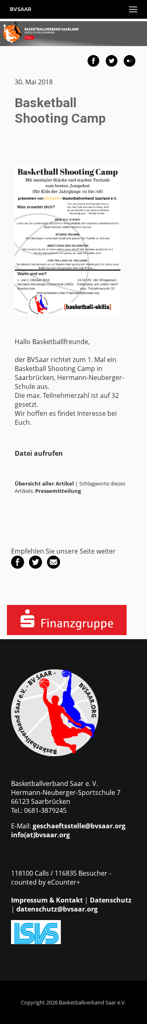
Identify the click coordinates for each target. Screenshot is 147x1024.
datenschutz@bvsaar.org (57, 909)
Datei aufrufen (39, 453)
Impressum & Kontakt (47, 900)
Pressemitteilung (58, 490)
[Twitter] (35, 566)
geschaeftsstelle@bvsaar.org (79, 825)
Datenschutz (110, 900)
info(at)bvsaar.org (40, 834)
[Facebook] (17, 566)
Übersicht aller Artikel (44, 483)
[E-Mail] (53, 566)
